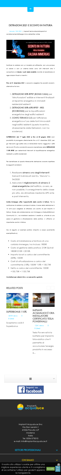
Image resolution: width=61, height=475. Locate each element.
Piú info (57, 468)
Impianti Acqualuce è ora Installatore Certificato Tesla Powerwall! (43, 316)
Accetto (50, 469)
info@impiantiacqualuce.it (34, 441)
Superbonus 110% (16, 311)
